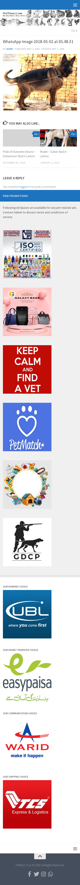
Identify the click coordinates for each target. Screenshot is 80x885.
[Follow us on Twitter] (36, 874)
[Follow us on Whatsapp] (50, 874)
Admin (9, 49)
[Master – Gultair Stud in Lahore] (58, 138)
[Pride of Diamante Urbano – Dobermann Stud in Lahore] (21, 138)
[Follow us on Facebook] (29, 874)
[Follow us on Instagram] (43, 874)
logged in (25, 187)
